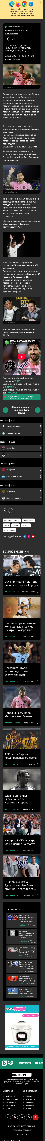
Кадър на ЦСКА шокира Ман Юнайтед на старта (20, 842)
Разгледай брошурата (20, 1009)
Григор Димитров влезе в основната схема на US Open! (26, 991)
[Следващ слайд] (37, 410)
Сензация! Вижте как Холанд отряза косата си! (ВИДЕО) (17, 671)
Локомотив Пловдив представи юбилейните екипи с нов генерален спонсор (26, 934)
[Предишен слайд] (5, 410)
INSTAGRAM (10, 387)
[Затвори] (40, 2)
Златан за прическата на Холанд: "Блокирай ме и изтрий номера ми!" (20, 627)
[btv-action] (36, 1063)
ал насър (25, 525)
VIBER (17, 381)
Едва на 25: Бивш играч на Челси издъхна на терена (16, 799)
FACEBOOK (12, 393)
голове (15, 525)
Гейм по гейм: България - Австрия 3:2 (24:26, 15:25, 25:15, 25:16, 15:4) (26, 918)
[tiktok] (15, 1117)
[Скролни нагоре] (36, 1117)
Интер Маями (9, 530)
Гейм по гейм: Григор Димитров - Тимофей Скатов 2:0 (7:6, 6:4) (27, 950)
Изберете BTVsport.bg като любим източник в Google (21, 397)
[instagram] (29, 1117)
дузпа (6, 525)
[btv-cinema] (19, 1063)
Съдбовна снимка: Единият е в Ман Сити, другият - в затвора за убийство (19, 885)
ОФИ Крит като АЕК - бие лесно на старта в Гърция (21, 583)
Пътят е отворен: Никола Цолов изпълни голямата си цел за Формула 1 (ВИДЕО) (27, 965)
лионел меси (28, 520)
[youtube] (22, 1117)
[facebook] (8, 1117)
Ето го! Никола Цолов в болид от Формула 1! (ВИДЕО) (27, 979)
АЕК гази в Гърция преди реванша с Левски (21, 756)
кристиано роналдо (11, 520)
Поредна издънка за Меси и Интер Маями (18, 714)
